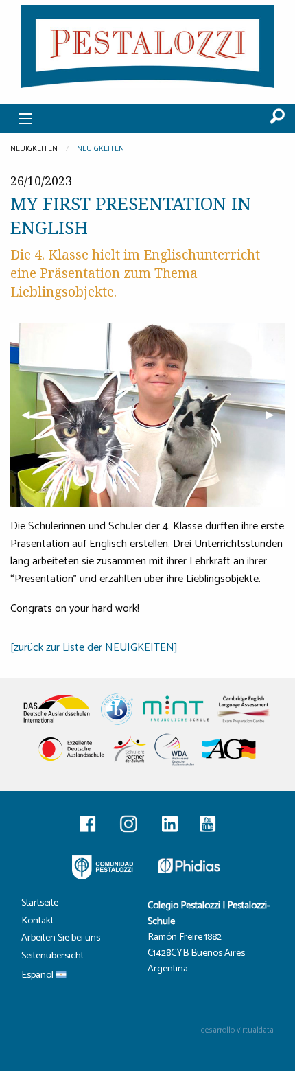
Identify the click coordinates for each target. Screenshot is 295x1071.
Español (38, 976)
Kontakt (37, 922)
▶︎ (275, 415)
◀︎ (30, 415)
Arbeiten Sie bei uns (60, 939)
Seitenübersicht (52, 957)
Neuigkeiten (100, 149)
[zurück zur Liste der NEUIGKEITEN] (94, 647)
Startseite (39, 904)
